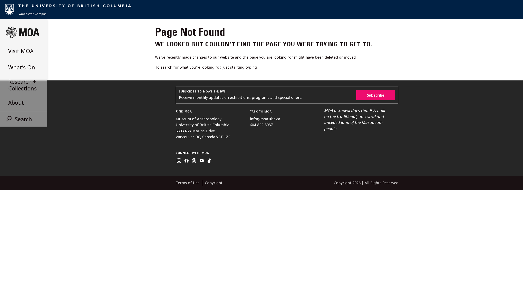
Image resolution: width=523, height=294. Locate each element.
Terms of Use (188, 182)
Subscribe (375, 95)
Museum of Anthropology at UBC (22, 32)
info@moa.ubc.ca (265, 118)
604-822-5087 (261, 124)
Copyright (213, 182)
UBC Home (261, 9)
